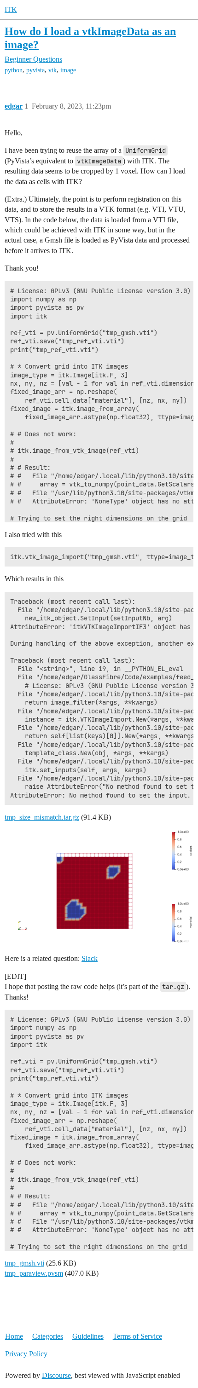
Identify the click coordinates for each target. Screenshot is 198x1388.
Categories (47, 1336)
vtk (52, 70)
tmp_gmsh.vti (24, 1263)
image (68, 70)
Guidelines (88, 1336)
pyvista (35, 70)
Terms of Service (137, 1336)
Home (14, 1336)
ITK (11, 9)
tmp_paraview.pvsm (34, 1273)
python (14, 70)
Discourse (56, 1375)
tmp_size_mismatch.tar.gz (42, 817)
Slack (90, 958)
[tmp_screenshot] (99, 886)
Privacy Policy (26, 1354)
